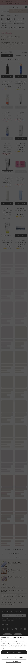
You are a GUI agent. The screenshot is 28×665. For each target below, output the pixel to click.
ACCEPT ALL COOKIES (14, 652)
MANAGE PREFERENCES (13, 661)
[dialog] (14, 650)
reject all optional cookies (14, 657)
